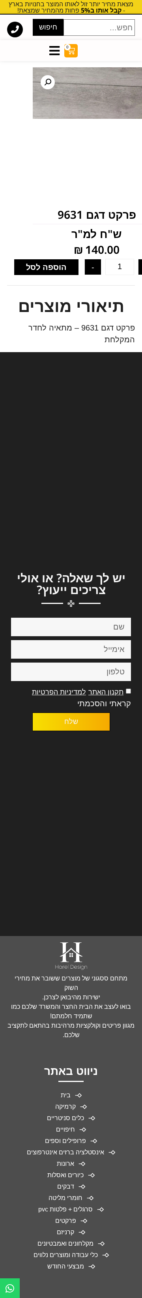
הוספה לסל (46, 267)
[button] (48, 82)
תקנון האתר (105, 692)
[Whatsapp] (10, 1288)
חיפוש (48, 27)
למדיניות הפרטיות (59, 692)
